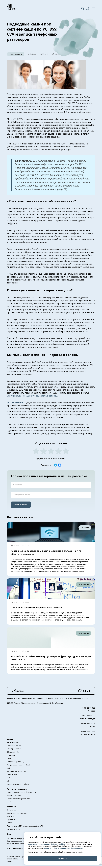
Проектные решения (17, 789)
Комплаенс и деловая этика (17, 813)
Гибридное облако (14, 749)
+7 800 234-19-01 (88, 723)
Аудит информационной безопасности (21, 792)
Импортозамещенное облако (18, 784)
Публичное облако (14, 746)
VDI (8, 781)
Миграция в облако (14, 795)
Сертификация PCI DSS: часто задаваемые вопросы (32, 395)
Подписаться (20, 504)
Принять (62, 858)
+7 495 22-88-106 (88, 708)
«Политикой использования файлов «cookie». (63, 848)
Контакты (10, 816)
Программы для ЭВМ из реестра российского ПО (25, 826)
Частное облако (13, 742)
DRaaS (9, 758)
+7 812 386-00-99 (88, 715)
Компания (11, 806)
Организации (12, 820)
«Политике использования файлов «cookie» (46, 844)
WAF (8, 768)
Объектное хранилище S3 (16, 762)
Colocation (11, 755)
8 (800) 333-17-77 (88, 731)
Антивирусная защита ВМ (16, 771)
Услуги (10, 739)
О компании (11, 810)
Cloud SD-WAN (12, 774)
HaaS (9, 802)
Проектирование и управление (18, 799)
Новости (10, 823)
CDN (8, 778)
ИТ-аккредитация (13, 829)
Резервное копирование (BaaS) (18, 765)
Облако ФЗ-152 (13, 752)
